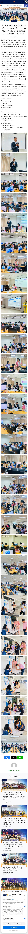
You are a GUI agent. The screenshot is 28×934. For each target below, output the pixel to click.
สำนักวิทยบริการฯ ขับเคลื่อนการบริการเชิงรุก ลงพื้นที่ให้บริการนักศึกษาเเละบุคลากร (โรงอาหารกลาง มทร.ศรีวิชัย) (13, 845)
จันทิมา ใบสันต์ (14, 770)
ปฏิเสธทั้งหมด (8, 923)
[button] (26, 5)
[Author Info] (14, 768)
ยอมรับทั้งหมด (14, 927)
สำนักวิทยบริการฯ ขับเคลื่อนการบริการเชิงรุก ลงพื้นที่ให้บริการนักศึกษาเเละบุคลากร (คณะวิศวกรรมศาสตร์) (12, 870)
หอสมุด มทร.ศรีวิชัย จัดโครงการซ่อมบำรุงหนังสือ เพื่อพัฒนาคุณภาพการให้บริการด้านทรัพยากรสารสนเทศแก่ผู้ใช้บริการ (14, 821)
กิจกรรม (14, 21)
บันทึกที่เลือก (20, 923)
